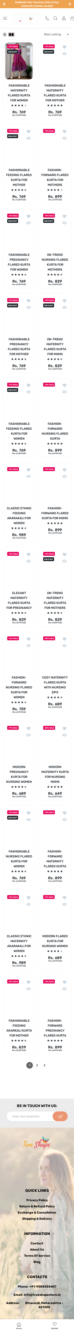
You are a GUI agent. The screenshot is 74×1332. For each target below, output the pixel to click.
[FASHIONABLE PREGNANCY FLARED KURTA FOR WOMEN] (19, 230)
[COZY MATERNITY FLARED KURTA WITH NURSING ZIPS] (55, 652)
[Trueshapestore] (26, 18)
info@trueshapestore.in (42, 1295)
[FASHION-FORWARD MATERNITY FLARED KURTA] (55, 826)
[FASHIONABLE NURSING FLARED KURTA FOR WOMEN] (19, 826)
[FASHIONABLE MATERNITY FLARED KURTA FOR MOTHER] (55, 60)
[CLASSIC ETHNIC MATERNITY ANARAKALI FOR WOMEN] (19, 911)
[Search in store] (55, 18)
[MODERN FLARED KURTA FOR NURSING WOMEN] (55, 911)
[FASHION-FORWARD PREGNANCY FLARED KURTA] (55, 996)
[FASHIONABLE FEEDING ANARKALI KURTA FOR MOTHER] (19, 996)
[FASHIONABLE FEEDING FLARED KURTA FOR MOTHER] (19, 145)
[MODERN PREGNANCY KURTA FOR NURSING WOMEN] (19, 742)
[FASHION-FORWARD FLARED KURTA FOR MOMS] (55, 483)
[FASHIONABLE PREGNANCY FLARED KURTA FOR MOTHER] (19, 314)
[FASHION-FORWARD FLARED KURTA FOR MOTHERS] (55, 145)
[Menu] (5, 18)
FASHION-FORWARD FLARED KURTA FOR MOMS (55, 513)
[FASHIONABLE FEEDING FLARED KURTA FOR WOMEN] (19, 399)
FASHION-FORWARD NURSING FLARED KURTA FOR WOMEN (19, 687)
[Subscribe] (60, 1116)
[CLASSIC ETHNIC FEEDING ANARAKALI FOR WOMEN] (19, 483)
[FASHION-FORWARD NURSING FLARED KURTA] (55, 399)
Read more (37, 1096)
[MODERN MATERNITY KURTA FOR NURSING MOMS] (55, 742)
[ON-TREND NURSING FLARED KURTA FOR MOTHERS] (55, 230)
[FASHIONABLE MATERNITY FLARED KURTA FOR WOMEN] (19, 60)
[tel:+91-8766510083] (47, 18)
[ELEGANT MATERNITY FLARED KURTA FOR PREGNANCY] (19, 568)
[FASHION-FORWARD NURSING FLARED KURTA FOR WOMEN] (19, 652)
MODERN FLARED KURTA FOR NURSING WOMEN (55, 941)
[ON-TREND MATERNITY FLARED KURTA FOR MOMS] (55, 314)
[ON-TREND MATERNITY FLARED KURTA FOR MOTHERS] (55, 568)
